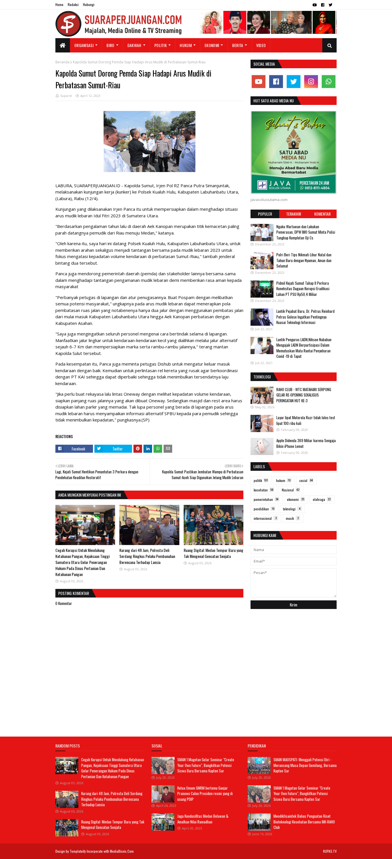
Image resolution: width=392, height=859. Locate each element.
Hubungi (88, 4)
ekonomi (295, 499)
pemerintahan (266, 499)
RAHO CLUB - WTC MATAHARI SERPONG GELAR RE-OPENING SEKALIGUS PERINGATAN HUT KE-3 (303, 394)
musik (292, 518)
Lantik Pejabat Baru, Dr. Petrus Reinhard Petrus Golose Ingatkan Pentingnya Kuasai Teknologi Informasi (305, 316)
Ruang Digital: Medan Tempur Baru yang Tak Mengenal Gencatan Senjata (213, 553)
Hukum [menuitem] (186, 45)
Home (59, 4)
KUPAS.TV (330, 851)
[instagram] (311, 81)
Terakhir (293, 214)
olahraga (322, 499)
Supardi (66, 95)
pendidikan (264, 508)
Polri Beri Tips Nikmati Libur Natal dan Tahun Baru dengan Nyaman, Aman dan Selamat (303, 260)
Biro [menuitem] (110, 45)
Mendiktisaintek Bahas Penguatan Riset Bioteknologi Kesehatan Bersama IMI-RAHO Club (304, 821)
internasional (265, 518)
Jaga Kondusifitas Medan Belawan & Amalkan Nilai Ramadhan (202, 819)
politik (261, 480)
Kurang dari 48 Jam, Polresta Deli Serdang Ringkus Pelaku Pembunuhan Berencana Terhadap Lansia (147, 556)
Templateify (78, 851)
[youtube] (314, 5)
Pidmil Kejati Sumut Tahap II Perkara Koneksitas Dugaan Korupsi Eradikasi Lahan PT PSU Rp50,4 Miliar (302, 288)
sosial (306, 480)
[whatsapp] (328, 81)
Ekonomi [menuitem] (212, 45)
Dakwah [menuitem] (134, 45)
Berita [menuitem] (237, 45)
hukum (283, 480)
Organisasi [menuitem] (84, 45)
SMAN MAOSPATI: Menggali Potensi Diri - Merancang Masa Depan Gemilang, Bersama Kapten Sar (305, 765)
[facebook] (323, 5)
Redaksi (73, 4)
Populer (265, 214)
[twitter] (330, 5)
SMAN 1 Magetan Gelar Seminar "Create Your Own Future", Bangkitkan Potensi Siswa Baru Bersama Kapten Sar (205, 765)
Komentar (322, 214)
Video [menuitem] (261, 45)
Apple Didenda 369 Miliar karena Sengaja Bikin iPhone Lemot (306, 443)
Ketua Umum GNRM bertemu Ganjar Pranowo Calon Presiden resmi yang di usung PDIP (205, 793)
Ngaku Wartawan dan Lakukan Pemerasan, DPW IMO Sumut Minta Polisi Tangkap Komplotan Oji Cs (305, 232)
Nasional (290, 489)
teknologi (291, 508)
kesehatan (263, 489)
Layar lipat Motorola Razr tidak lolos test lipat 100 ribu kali (305, 420)
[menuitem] (62, 45)
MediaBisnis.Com (122, 851)
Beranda (62, 62)
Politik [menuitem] (160, 45)
